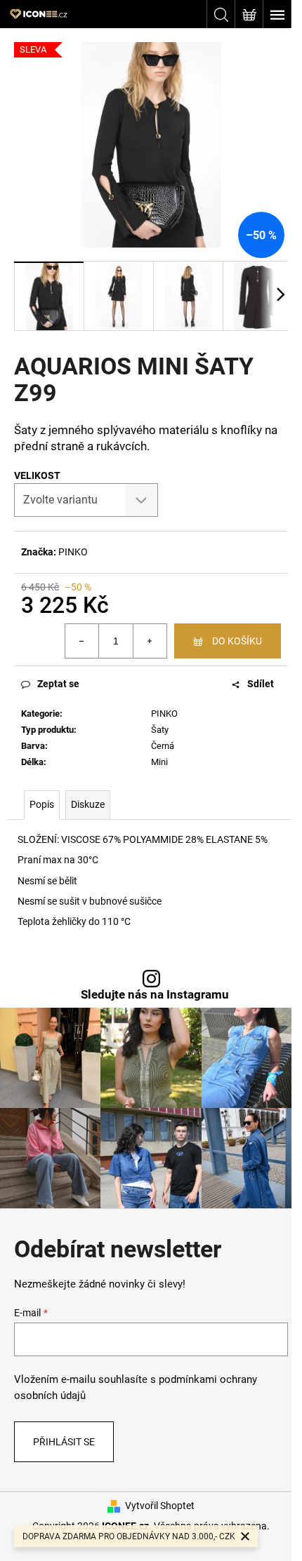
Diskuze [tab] (88, 804)
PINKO (73, 552)
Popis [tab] (41, 804)
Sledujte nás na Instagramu (155, 995)
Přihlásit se (64, 1441)
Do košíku (237, 641)
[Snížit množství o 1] (82, 641)
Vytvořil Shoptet (160, 1505)
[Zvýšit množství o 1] (149, 641)
